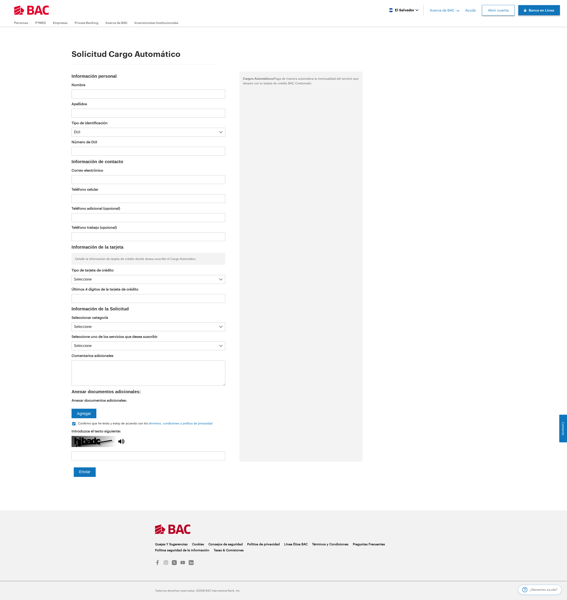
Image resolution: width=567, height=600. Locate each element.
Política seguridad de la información (182, 550)
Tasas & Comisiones (229, 550)
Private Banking (86, 23)
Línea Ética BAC (296, 544)
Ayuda (470, 10)
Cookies (198, 544)
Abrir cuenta (498, 10)
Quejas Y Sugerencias (171, 544)
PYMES (40, 23)
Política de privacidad (263, 544)
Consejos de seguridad (225, 544)
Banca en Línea (541, 10)
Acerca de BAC (442, 10)
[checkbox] (148, 423)
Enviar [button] (84, 472)
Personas (21, 23)
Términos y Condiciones (330, 544)
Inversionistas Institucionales (156, 23)
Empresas (60, 23)
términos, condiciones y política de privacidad (180, 423)
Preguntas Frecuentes (369, 544)
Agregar (84, 413)
